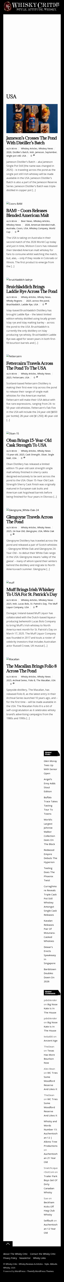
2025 (28, 300)
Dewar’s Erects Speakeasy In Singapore (50, 955)
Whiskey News (46, 148)
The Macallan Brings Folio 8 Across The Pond (31, 668)
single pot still (13, 155)
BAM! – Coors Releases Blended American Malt (27, 213)
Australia (10, 228)
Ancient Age (50, 1040)
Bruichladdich (13, 304)
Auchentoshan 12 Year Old (50, 1228)
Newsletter (25, 1258)
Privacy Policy (10, 1258)
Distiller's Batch (20, 152)
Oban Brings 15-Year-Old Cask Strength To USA (28, 443)
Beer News (26, 221)
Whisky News (44, 297)
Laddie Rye (27, 304)
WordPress (20, 1271)
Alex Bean (11, 148)
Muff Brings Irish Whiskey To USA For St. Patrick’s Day (31, 592)
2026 (8, 152)
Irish (32, 152)
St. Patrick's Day (38, 603)
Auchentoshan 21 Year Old (50, 1157)
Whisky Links (39, 1258)
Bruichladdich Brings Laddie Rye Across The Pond (31, 289)
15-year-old (12, 454)
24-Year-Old (19, 531)
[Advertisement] (32, 55)
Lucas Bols (23, 603)
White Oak (48, 531)
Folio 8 (31, 680)
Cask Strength (32, 454)
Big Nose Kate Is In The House (50, 1008)
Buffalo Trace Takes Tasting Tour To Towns (51, 805)
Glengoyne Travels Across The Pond (29, 519)
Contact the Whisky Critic (43, 1253)
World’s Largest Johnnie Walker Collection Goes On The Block (49, 831)
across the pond (40, 300)
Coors (19, 228)
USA (24, 155)
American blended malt (43, 224)
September (51, 152)
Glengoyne (31, 531)
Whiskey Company (38, 228)
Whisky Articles (28, 297)
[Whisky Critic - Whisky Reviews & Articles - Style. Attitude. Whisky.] (31, 11)
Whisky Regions (14, 300)
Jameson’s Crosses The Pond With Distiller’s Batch (31, 140)
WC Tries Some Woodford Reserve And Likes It (51, 1081)
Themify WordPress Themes (40, 1271)
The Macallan (43, 680)
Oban (44, 454)
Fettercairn (18, 377)
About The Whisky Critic (15, 1253)
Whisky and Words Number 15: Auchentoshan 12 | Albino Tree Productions (50, 1133)
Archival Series (20, 680)
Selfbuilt (48, 1220)
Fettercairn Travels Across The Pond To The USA (29, 366)
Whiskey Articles (29, 148)
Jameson (39, 152)
